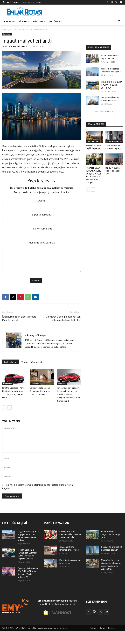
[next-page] (9, 407)
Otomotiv (62, 384)
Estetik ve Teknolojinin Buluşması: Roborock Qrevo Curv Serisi (40, 391)
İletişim (93, 628)
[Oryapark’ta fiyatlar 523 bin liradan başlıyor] (92, 550)
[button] (119, 21)
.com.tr (49, 600)
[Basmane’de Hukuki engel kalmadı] (92, 58)
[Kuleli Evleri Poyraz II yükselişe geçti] (114, 137)
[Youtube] (121, 2)
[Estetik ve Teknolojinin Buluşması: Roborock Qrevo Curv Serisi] (42, 377)
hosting (64, 600)
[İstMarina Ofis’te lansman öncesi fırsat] (50, 550)
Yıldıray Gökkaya (17, 46)
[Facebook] (107, 2)
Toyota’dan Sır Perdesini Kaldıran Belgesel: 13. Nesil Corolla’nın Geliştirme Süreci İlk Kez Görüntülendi (68, 394)
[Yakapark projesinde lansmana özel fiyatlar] (92, 71)
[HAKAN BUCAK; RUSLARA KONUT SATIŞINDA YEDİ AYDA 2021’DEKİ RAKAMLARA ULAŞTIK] (94, 159)
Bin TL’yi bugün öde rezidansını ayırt (112, 171)
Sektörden (19, 29)
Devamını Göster (103, 111)
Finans (89, 164)
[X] (116, 2)
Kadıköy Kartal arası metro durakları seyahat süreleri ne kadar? (70, 534)
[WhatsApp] (28, 297)
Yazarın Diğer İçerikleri (32, 362)
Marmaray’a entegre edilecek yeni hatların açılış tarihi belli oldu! (63, 318)
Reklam (111, 628)
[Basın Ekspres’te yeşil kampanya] (94, 137)
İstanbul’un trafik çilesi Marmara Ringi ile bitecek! (19, 318)
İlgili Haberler (10, 362)
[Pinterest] (20, 297)
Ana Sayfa (6, 29)
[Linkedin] (35, 297)
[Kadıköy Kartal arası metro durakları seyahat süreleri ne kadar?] (50, 534)
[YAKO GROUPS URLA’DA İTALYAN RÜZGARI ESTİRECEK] (92, 85)
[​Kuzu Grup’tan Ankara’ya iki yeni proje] (50, 563)
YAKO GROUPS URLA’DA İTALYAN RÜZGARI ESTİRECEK (111, 85)
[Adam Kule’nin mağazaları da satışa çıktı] (92, 534)
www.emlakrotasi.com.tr (56, 628)
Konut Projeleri (93, 141)
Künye (102, 628)
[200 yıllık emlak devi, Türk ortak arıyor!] (92, 100)
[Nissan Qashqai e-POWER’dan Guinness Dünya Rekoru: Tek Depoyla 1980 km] (8, 552)
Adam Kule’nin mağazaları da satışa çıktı (110, 534)
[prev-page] (4, 407)
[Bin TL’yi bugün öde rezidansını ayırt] (114, 159)
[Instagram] (112, 2)
